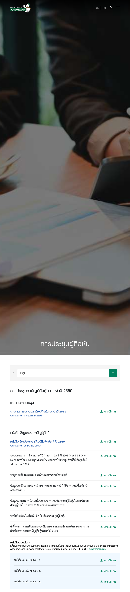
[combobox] (67, 373)
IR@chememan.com (96, 548)
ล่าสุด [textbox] (23, 373)
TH (104, 7)
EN (97, 7)
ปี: (14, 373)
